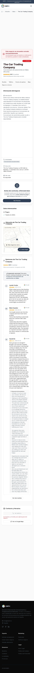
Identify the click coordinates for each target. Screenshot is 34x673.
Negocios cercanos (7, 85)
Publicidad (21, 637)
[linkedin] (9, 627)
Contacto (4, 653)
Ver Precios (17, 200)
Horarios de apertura (21, 82)
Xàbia (13, 11)
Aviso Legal (21, 648)
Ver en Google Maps (18, 521)
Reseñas (4, 82)
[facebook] (6, 627)
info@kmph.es (8, 620)
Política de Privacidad (24, 653)
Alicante (7, 11)
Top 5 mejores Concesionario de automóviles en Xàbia (17, 276)
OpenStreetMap (8, 227)
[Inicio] (2, 11)
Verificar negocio (23, 639)
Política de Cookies (23, 651)
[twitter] (3, 627)
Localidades (5, 656)
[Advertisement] (17, 30)
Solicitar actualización (8, 637)
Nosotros (4, 651)
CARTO (14, 227)
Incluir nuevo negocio (8, 639)
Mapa (29, 82)
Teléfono (11, 82)
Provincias (5, 658)
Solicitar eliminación (7, 642)
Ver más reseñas (17, 498)
